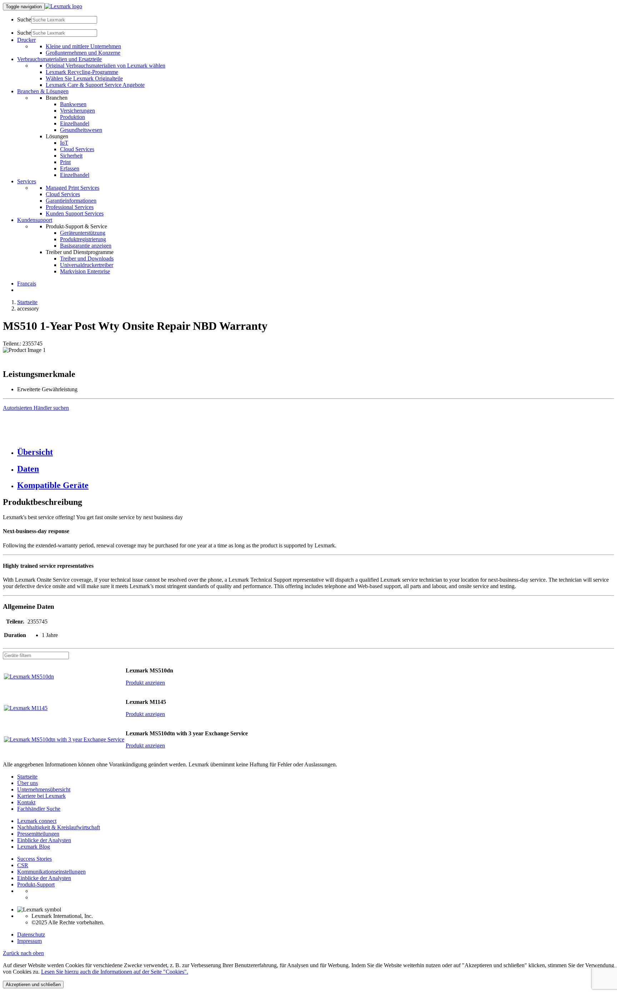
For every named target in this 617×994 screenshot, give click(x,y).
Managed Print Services (72, 188)
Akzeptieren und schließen (33, 984)
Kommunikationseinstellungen (51, 872)
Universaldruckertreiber (86, 265)
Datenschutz (31, 934)
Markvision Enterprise (85, 271)
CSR (22, 865)
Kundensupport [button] (34, 220)
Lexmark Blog (33, 847)
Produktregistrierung (83, 239)
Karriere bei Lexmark (41, 796)
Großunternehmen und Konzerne (83, 53)
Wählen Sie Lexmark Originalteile (84, 78)
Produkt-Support (36, 884)
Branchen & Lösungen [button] (43, 91)
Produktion (72, 117)
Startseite (27, 302)
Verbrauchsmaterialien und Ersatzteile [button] (59, 59)
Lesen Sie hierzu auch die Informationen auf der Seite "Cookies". (114, 972)
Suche (24, 19)
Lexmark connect (36, 821)
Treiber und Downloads (87, 258)
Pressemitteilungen (38, 834)
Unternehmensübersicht (43, 789)
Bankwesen (73, 104)
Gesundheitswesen (81, 130)
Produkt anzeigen (145, 683)
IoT (64, 143)
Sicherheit (71, 156)
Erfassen (69, 168)
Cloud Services (77, 149)
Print (65, 162)
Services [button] (26, 181)
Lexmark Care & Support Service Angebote (95, 85)
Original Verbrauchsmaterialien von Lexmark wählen (105, 66)
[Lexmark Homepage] (63, 6)
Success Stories (34, 859)
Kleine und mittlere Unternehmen (83, 46)
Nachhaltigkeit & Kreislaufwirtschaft (58, 827)
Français (26, 283)
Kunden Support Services (75, 213)
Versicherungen (77, 111)
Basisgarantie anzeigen (85, 246)
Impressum (29, 941)
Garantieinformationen (71, 201)
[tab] (315, 452)
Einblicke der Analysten (44, 840)
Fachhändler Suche (38, 809)
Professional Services (70, 207)
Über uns (27, 783)
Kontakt (26, 802)
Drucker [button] (26, 40)
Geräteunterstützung (82, 233)
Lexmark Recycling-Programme (82, 72)
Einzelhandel (74, 123)
